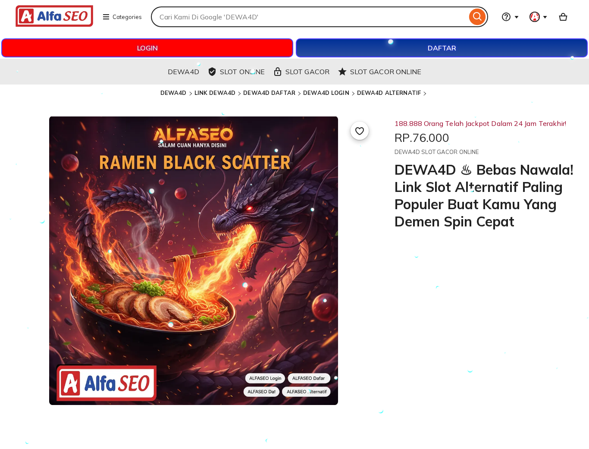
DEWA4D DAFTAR (269, 92)
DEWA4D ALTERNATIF (389, 92)
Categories (127, 16)
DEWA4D (173, 92)
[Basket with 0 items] (563, 16)
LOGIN (147, 48)
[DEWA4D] (54, 24)
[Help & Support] (510, 16)
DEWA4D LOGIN (326, 92)
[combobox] (309, 16)
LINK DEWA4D (214, 92)
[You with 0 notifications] (538, 16)
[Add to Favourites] (360, 131)
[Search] (477, 16)
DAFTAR (442, 48)
